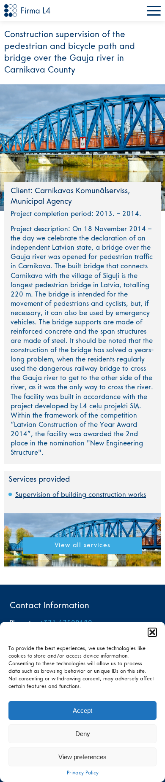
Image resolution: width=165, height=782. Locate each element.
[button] (152, 632)
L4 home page (27, 10)
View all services (82, 545)
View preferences (82, 756)
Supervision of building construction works (80, 495)
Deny (82, 733)
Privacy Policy (83, 773)
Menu (154, 11)
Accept (82, 710)
